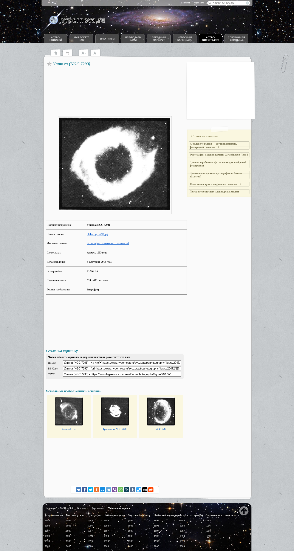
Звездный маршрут (159, 38)
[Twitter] (90, 489)
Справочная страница (236, 38)
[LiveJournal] (126, 489)
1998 (47, 536)
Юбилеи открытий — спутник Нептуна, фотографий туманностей (213, 145)
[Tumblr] (132, 489)
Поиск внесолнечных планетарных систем (214, 191)
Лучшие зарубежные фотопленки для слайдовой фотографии (218, 164)
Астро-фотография (210, 38)
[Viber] (114, 489)
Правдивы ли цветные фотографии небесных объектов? (216, 175)
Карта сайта (199, 3)
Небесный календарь (184, 38)
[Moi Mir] (102, 489)
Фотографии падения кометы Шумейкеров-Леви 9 (219, 154)
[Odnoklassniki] (96, 489)
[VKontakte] (78, 489)
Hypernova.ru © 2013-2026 (59, 508)
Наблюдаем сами (133, 38)
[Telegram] (108, 489)
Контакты (185, 3)
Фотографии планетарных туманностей (108, 243)
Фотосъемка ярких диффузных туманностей (215, 184)
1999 (47, 541)
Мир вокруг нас (81, 38)
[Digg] (144, 489)
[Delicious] (138, 489)
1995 (47, 520)
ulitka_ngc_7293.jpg (97, 234)
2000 (47, 546)
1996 (47, 525)
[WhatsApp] (120, 489)
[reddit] (150, 489)
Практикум (107, 38)
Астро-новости (56, 38)
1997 (47, 531)
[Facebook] (84, 489)
